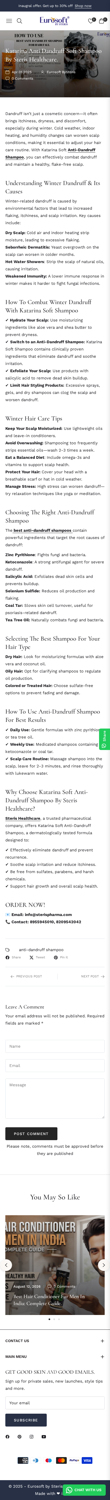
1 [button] (49, 1319)
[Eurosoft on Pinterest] (20, 1436)
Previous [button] (6, 1265)
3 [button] (59, 1319)
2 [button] (54, 1319)
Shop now (83, 6)
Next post (90, 976)
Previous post (29, 976)
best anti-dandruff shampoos (42, 530)
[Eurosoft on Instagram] (32, 1436)
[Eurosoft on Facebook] (8, 1436)
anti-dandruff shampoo (41, 949)
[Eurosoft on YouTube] (45, 1436)
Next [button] (104, 1265)
